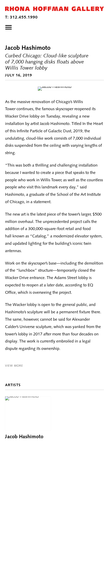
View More (14, 365)
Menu (8, 27)
